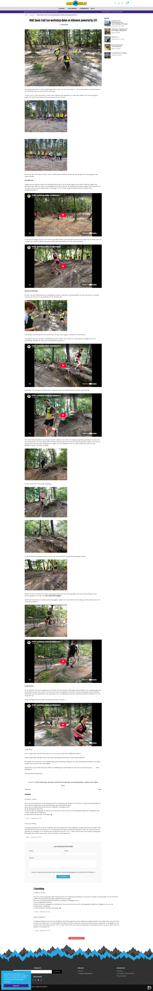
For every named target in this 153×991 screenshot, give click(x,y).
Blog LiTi (32, 15)
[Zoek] (115, 3)
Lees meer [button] (7, 982)
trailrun (95, 782)
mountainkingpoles (77, 782)
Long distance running (118, 53)
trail (91, 782)
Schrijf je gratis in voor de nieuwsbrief (112, 11)
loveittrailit (66, 782)
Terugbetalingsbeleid (85, 973)
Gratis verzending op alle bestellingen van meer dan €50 (42, 11)
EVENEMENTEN (84, 8)
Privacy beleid (121, 976)
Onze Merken (72, 8)
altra (37, 782)
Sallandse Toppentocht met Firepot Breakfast (119, 29)
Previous (28, 789)
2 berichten (64, 24)
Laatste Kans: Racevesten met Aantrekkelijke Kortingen (119, 22)
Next (99, 789)
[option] (40, 12)
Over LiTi (80, 971)
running (86, 782)
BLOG (92, 8)
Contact (120, 971)
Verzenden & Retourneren (125, 973)
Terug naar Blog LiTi (76, 938)
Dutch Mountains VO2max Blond (117, 45)
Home (26, 15)
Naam (31, 851)
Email (66, 851)
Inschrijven (56, 971)
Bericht (31, 858)
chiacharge (43, 782)
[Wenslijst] (122, 3)
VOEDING (62, 8)
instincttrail (58, 782)
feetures (51, 782)
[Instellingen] (119, 3)
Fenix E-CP (114, 37)
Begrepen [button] (16, 985)
